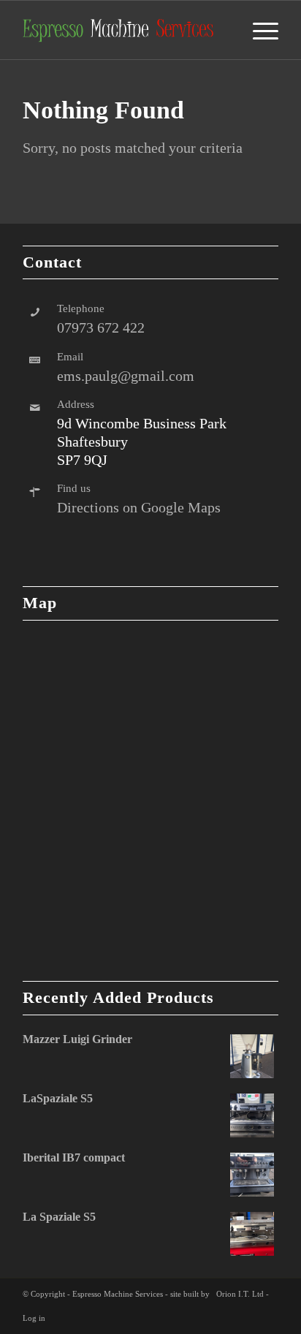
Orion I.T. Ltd (240, 1293)
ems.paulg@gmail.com (125, 376)
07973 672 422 (101, 327)
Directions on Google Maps (139, 507)
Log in (34, 1318)
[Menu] (258, 30)
